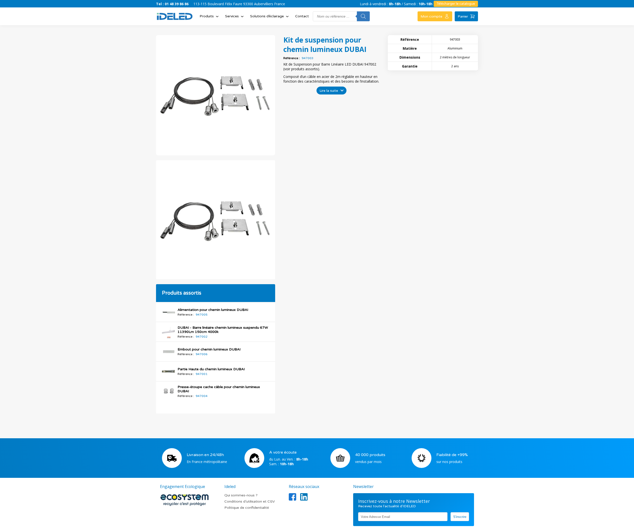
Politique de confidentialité (246, 508)
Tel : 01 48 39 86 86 (172, 3)
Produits (207, 16)
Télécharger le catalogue (456, 4)
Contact (302, 16)
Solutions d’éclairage (267, 16)
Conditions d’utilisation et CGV (249, 501)
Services (232, 16)
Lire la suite (328, 91)
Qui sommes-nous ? (241, 495)
